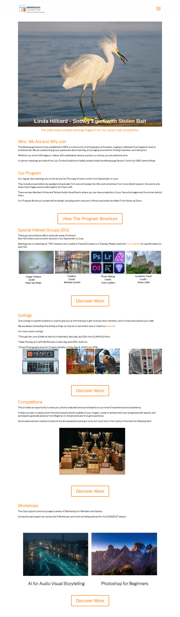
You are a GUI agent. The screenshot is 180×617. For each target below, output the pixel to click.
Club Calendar (133, 243)
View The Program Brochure (90, 218)
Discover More (90, 300)
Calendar (110, 326)
